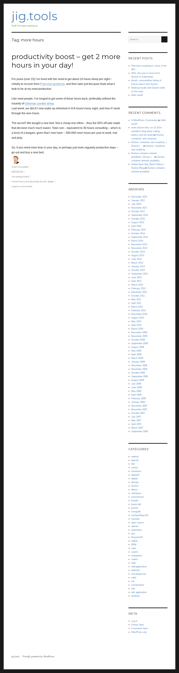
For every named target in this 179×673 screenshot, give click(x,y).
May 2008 (136, 391)
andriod (135, 456)
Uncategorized (20, 176)
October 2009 (138, 339)
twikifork (135, 570)
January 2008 (138, 402)
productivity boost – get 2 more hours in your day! (66, 60)
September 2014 (139, 237)
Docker (134, 486)
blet (133, 464)
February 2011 (138, 310)
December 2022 (139, 196)
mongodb (136, 511)
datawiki (135, 475)
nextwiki (135, 519)
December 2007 (139, 405)
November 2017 (139, 207)
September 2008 (139, 376)
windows (135, 596)
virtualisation (137, 585)
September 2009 (139, 343)
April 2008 (136, 394)
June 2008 (136, 387)
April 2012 (136, 281)
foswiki (134, 500)
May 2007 (136, 420)
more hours (18, 181)
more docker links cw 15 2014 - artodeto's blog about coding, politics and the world (147, 131)
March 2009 (137, 358)
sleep (51, 181)
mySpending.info (139, 515)
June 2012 (136, 277)
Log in (134, 621)
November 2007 (139, 409)
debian (134, 478)
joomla (134, 508)
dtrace (134, 489)
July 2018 (136, 204)
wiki (133, 588)
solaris (134, 559)
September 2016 (139, 215)
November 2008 (139, 369)
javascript (136, 504)
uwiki (133, 577)
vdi (132, 581)
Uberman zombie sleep (39, 103)
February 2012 (138, 288)
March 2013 (137, 262)
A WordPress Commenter (144, 120)
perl (133, 533)
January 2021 (138, 200)
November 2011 (139, 292)
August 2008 (137, 380)
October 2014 (138, 233)
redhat (134, 541)
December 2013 (139, 244)
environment (137, 497)
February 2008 (138, 398)
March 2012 (137, 284)
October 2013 (138, 251)
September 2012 (139, 273)
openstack (136, 530)
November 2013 (139, 248)
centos (134, 467)
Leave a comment (22, 186)
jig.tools (34, 16)
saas (133, 548)
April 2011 (136, 303)
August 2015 (137, 222)
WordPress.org (138, 632)
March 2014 (137, 240)
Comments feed (139, 628)
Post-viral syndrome (52, 83)
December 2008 (139, 365)
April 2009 (136, 354)
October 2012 (138, 270)
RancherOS (137, 537)
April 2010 (136, 325)
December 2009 (139, 332)
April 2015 (136, 226)
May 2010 (136, 321)
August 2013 (137, 255)
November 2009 (139, 336)
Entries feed (137, 624)
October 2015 (138, 218)
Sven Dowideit (20, 166)
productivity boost (36, 181)
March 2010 (137, 328)
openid (134, 526)
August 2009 (137, 347)
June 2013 (136, 259)
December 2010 (139, 314)
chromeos (136, 471)
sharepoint (136, 555)
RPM (133, 544)
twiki (133, 563)
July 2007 (136, 416)
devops (135, 482)
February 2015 (138, 229)
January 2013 (138, 266)
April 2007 (136, 424)
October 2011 (138, 295)
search (134, 552)
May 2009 (136, 350)
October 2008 (138, 372)
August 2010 (137, 317)
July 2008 (136, 383)
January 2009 (138, 361)
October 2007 (138, 413)
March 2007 (137, 427)
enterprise (136, 493)
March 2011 (137, 306)
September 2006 (139, 431)
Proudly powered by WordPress (39, 656)
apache (135, 460)
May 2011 (136, 299)
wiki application (139, 592)
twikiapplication (139, 566)
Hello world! (137, 95)
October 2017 (138, 211)
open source (137, 522)
